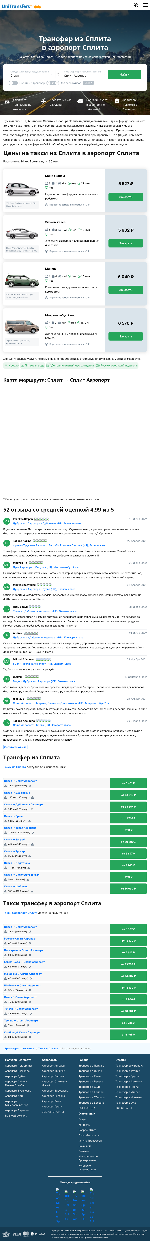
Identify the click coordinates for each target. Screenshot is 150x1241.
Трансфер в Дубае (90, 1070)
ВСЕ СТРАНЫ (123, 1107)
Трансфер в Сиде (89, 1086)
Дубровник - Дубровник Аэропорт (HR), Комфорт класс (48, 637)
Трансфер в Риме (90, 1076)
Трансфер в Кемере (91, 1092)
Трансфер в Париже (91, 1065)
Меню (145, 5)
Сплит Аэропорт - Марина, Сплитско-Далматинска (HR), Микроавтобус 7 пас (62, 703)
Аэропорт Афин (14, 1095)
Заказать (125, 197)
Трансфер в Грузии (127, 1076)
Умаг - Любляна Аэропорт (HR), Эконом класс (42, 663)
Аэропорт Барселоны (55, 1090)
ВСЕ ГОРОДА (87, 1107)
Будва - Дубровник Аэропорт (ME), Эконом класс (44, 681)
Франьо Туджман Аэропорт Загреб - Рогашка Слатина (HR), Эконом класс (60, 545)
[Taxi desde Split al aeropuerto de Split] (92, 1206)
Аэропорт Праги (52, 1106)
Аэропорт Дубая (15, 1076)
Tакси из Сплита (14, 767)
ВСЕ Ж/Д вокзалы (16, 1115)
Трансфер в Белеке (91, 1081)
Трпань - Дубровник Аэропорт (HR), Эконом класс (45, 611)
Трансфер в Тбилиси (91, 1097)
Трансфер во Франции (129, 1065)
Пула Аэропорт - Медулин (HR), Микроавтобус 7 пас (46, 567)
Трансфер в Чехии (126, 1086)
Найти (125, 74)
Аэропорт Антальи (53, 1065)
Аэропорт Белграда (17, 1070)
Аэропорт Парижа (53, 1076)
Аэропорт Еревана (53, 1095)
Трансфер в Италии (127, 1092)
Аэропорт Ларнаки (17, 1110)
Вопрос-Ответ (87, 1130)
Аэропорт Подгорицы (18, 1065)
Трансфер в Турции (127, 1070)
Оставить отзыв (15, 747)
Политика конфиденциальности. (67, 1237)
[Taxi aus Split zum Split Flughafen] (83, 1205)
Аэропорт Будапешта (18, 1090)
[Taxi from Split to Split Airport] (67, 1205)
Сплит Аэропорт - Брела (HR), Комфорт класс (42, 725)
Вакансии (85, 1145)
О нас (82, 1119)
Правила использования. (96, 1237)
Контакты (84, 1124)
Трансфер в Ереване (91, 1102)
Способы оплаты (89, 1135)
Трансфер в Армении (128, 1081)
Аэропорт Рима (51, 1101)
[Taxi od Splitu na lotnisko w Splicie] (58, 1206)
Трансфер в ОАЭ (125, 1102)
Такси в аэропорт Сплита (20, 913)
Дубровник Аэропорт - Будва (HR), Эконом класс (44, 589)
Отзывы (84, 1151)
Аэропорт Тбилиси (53, 1070)
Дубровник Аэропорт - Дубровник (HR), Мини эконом (47, 523)
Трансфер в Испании (128, 1097)
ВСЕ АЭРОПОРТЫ (53, 1111)
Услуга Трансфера (90, 1140)
